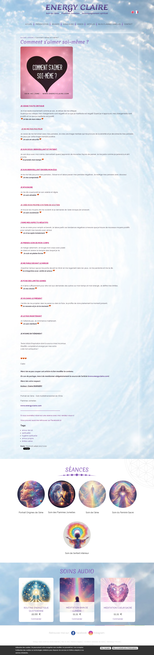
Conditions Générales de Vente (94, 642)
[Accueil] (77, 10)
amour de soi (27, 430)
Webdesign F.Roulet (113, 642)
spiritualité (26, 433)
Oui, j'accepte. (105, 648)
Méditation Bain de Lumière (77, 609)
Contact (128, 24)
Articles (91, 24)
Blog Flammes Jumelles (109, 24)
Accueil (28, 24)
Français (136, 12)
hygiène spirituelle (29, 436)
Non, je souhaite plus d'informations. (125, 648)
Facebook (81, 632)
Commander (36, 619)
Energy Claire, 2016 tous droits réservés (46, 642)
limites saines (27, 441)
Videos (80, 24)
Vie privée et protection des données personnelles (77, 644)
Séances (56, 24)
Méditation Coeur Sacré (118, 608)
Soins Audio (68, 24)
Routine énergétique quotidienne (36, 609)
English (132, 12)
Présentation (42, 24)
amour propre (28, 438)
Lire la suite (31, 494)
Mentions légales (76, 642)
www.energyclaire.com (98, 376)
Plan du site (65, 642)
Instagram (99, 632)
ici (73, 415)
